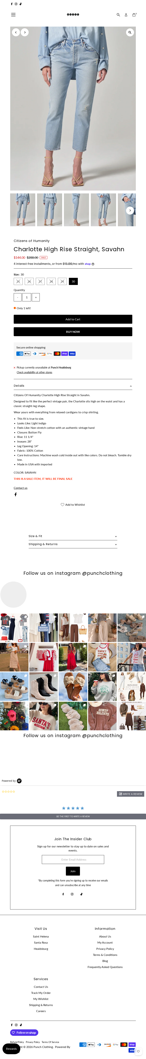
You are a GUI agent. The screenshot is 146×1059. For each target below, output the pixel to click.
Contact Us (41, 986)
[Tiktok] (20, 4)
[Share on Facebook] (16, 495)
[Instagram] (16, 4)
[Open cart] (134, 14)
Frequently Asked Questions (105, 967)
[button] (130, 794)
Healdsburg (41, 948)
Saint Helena (41, 936)
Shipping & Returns (41, 1005)
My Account (105, 942)
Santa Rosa (41, 942)
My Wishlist (40, 998)
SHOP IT (14, 627)
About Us (105, 936)
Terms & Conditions (105, 954)
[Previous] (16, 32)
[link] (14, 627)
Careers (41, 1011)
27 (42, 282)
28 (53, 282)
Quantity (19, 290)
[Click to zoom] (130, 32)
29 (64, 282)
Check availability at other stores (34, 372)
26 (31, 282)
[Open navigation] (13, 14)
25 (20, 282)
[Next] (25, 32)
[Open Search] (118, 14)
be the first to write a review (73, 816)
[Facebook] (11, 4)
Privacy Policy (105, 948)
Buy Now (73, 331)
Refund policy (17, 1042)
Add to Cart (73, 319)
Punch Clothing (43, 1046)
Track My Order (41, 992)
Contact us (20, 487)
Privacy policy (33, 1042)
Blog (105, 960)
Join (72, 871)
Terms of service (50, 1042)
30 (73, 281)
